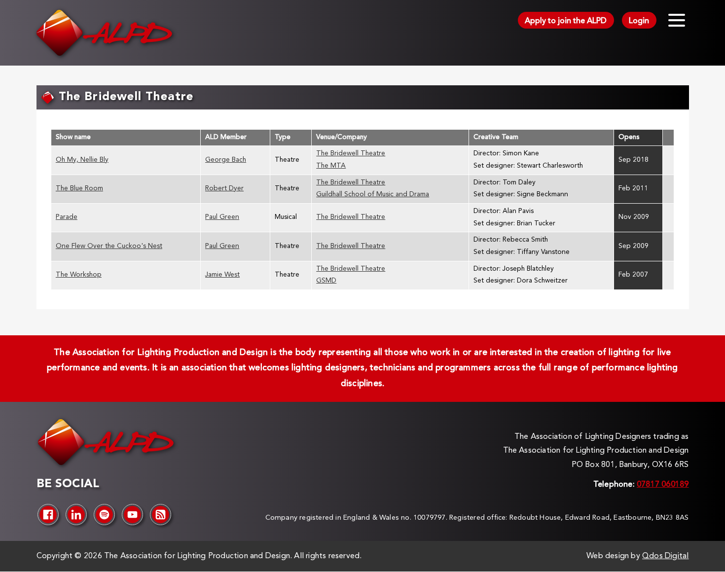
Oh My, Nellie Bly (82, 160)
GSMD (326, 281)
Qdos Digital (665, 556)
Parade (66, 217)
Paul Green (222, 217)
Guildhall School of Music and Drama (372, 194)
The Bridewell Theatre (350, 153)
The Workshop (79, 275)
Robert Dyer (224, 188)
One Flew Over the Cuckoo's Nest (109, 246)
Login (639, 21)
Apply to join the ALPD (566, 21)
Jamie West (222, 275)
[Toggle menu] (676, 20)
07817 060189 (663, 485)
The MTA (331, 166)
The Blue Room (79, 188)
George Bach (225, 160)
